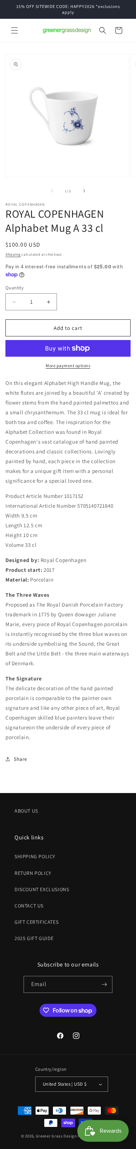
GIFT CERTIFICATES (36, 922)
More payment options (68, 365)
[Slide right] (84, 191)
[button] (14, 30)
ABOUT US (26, 811)
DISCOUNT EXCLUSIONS (42, 889)
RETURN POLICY (33, 873)
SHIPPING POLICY (35, 856)
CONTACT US (29, 905)
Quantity (14, 288)
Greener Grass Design (56, 1135)
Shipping (13, 254)
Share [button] (20, 759)
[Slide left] (52, 191)
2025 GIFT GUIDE (34, 938)
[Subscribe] (104, 984)
